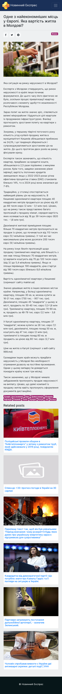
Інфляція (8, 399)
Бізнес (54, 34)
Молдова (49, 396)
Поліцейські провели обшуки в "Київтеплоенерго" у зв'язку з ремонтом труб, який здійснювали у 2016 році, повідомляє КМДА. (31, 445)
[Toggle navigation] (56, 5)
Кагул (40, 399)
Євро (27, 396)
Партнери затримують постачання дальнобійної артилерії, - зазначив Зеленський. (24, 622)
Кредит (33, 399)
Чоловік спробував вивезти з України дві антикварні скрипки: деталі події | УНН (28, 665)
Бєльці (53, 399)
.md (46, 399)
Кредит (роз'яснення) (13, 396)
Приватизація (37, 396)
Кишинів (17, 399)
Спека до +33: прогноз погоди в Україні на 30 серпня (30, 489)
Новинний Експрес (23, 5)
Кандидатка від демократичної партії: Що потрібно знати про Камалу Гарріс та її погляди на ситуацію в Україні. (28, 578)
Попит (25, 399)
